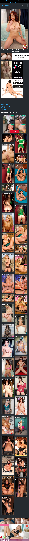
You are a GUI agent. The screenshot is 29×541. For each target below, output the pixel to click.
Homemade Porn (22, 1)
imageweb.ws (5, 5)
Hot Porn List (14, 1)
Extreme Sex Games (14, 2)
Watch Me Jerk (4, 104)
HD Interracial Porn (5, 106)
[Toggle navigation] (26, 5)
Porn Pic (3, 107)
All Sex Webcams (5, 1)
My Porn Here (4, 103)
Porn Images (4, 109)
